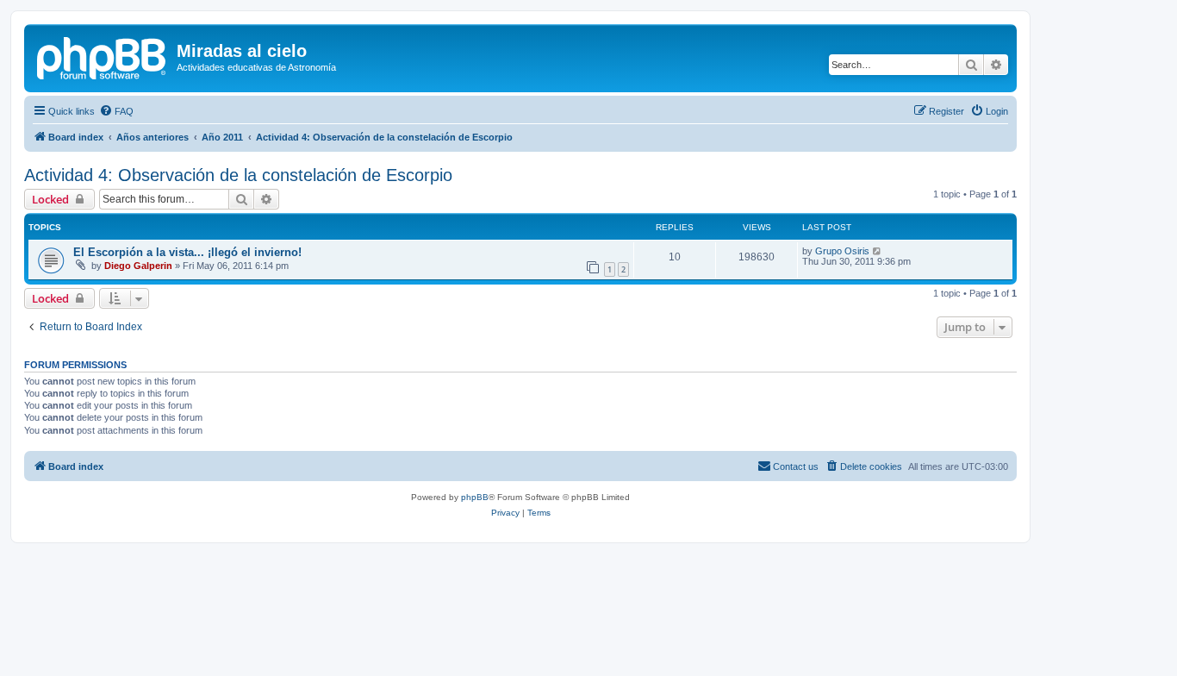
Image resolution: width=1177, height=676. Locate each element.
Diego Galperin (138, 265)
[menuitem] (116, 111)
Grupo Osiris (842, 251)
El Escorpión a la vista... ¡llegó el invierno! (187, 252)
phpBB (475, 497)
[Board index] (102, 56)
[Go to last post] (877, 251)
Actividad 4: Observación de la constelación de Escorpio (238, 175)
